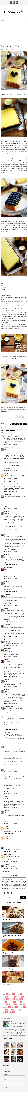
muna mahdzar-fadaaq (9, 715)
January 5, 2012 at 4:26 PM (10, 686)
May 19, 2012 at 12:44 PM (10, 843)
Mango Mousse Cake (8, 953)
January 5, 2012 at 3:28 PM (10, 551)
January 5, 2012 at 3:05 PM (10, 444)
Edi (5, 768)
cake (3, 996)
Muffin (4, 1004)
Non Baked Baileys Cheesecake (11, 969)
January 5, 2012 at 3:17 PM (10, 491)
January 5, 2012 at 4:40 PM (10, 712)
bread (10, 994)
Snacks (4, 1012)
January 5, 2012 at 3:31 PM (10, 564)
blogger (3, 430)
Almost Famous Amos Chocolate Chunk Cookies (12, 936)
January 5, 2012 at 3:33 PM (10, 605)
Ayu (5, 659)
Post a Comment (7, 871)
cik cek (6, 648)
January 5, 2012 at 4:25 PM (10, 676)
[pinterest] (17, 2)
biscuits (4, 994)
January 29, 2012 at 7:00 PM (10, 823)
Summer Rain (7, 854)
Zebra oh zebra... (7, 919)
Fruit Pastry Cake (7, 985)
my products (20, 1004)
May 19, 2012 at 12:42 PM (10, 833)
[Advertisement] (14, 34)
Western (10, 1012)
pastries (21, 1007)
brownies (17, 994)
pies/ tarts (16, 1009)
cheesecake (11, 996)
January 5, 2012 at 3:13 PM (10, 478)
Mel (5, 608)
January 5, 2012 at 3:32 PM (10, 591)
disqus (7, 430)
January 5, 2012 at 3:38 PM (10, 621)
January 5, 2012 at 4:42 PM (10, 729)
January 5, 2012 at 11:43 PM (10, 742)
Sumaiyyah (6, 434)
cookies (19, 996)
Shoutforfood (7, 706)
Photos (4, 1009)
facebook (12, 430)
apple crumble (15, 227)
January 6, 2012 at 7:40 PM (10, 793)
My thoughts (5, 1007)
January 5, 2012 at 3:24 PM (10, 508)
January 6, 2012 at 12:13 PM (10, 764)
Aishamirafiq (7, 447)
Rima (5, 511)
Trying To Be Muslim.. (9, 745)
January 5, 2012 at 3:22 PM (10, 500)
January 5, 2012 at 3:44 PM (10, 636)
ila (4, 826)
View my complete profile (9, 1038)
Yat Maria (6, 567)
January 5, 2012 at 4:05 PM (10, 656)
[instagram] (14, 2)
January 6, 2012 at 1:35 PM (10, 771)
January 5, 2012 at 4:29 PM (10, 703)
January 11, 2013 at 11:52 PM (11, 868)
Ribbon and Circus (8, 481)
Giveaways (18, 999)
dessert (4, 999)
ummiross (6, 494)
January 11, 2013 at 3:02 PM (10, 861)
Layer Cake (6, 1068)
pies (9, 1009)
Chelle (15, 221)
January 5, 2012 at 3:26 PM (10, 529)
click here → (4, 890)
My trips (13, 1007)
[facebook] (11, 2)
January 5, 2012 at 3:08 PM (10, 470)
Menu (2, 20)
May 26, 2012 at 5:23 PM (10, 851)
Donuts (11, 999)
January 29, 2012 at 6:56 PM (10, 807)
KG (5, 473)
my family (11, 1004)
